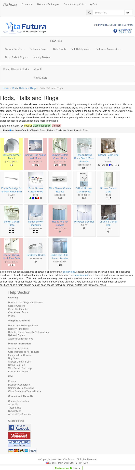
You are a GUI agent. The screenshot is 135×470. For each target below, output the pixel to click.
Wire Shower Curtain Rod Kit (60, 190)
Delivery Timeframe (18, 328)
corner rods (69, 271)
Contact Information (18, 401)
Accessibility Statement (20, 414)
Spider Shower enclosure (35, 223)
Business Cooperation (19, 384)
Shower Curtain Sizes (19, 361)
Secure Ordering (17, 305)
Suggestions (14, 410)
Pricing (11, 315)
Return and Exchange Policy (23, 325)
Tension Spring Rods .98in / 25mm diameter (84, 158)
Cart (94, 4)
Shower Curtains (15, 50)
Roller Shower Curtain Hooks (35, 190)
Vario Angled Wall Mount (11, 156)
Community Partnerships (21, 387)
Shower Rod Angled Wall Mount (35, 156)
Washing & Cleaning (18, 348)
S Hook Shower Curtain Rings (84, 190)
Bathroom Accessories (109, 50)
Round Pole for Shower (60, 223)
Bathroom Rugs (40, 50)
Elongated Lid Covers (19, 355)
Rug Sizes (13, 358)
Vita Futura (10, 4)
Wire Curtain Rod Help (20, 368)
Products (56, 41)
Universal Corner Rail (108, 223)
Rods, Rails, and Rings (24, 88)
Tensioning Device (35, 255)
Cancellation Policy (18, 312)
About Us (13, 404)
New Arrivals (40, 77)
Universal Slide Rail (84, 221)
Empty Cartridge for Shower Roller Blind (11, 190)
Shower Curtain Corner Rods (60, 156)
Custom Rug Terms (18, 371)
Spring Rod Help (16, 364)
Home (5, 88)
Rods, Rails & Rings (17, 58)
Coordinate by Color (74, 4)
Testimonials (14, 407)
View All (38, 69)
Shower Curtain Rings (11, 223)
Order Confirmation (18, 309)
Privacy (12, 381)
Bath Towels (59, 49)
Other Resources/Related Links (24, 391)
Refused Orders (16, 335)
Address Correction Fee (20, 338)
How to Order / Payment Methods (25, 302)
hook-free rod (81, 275)
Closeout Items (16, 420)
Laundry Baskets (41, 57)
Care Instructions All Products (23, 351)
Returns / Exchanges (48, 4)
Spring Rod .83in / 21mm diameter (60, 256)
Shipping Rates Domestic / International (28, 332)
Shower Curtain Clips (108, 190)
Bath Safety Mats (81, 50)
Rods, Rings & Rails (16, 69)
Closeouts (27, 4)
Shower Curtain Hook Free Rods (11, 256)
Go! (128, 12)
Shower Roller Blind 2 (108, 156)
